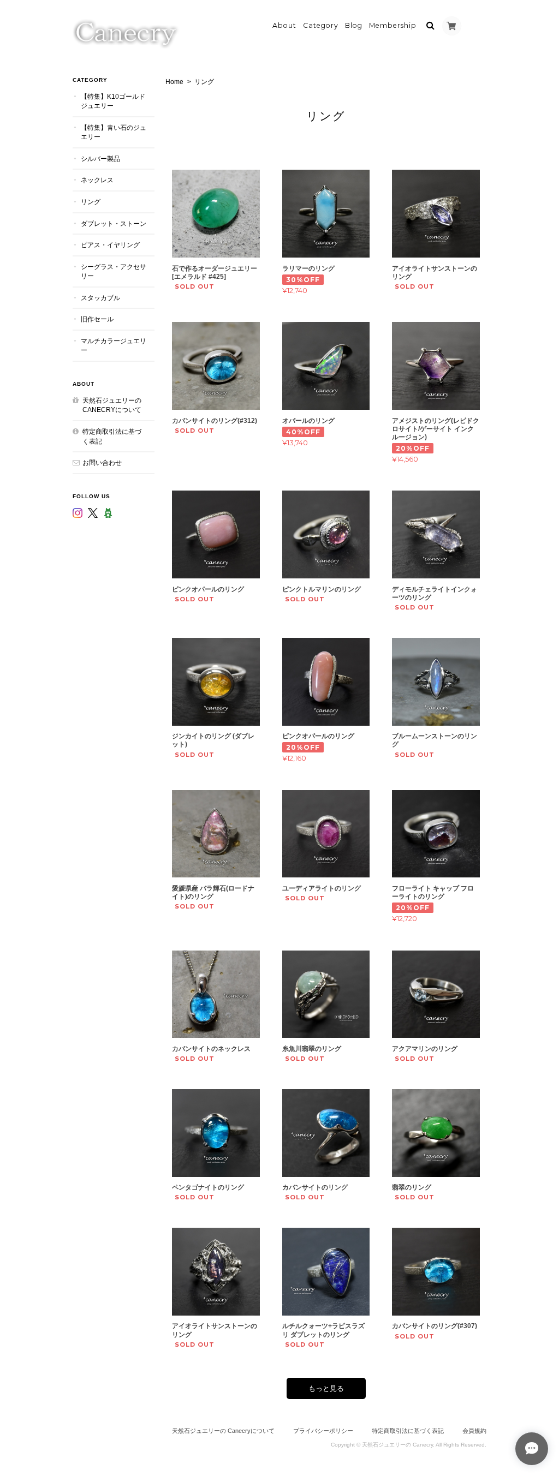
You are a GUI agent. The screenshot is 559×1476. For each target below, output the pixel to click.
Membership (393, 25)
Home (174, 82)
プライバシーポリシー (323, 1430)
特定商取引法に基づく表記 (111, 436)
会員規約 (474, 1430)
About (284, 25)
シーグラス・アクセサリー (113, 271)
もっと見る (326, 1388)
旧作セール (97, 318)
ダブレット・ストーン (113, 223)
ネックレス (97, 179)
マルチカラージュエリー (113, 345)
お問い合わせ (102, 462)
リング (90, 201)
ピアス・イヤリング (110, 244)
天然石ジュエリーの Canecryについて (111, 405)
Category (320, 25)
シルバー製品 (100, 158)
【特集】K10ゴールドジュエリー (113, 101)
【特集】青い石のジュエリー (113, 132)
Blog (353, 25)
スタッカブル (100, 297)
